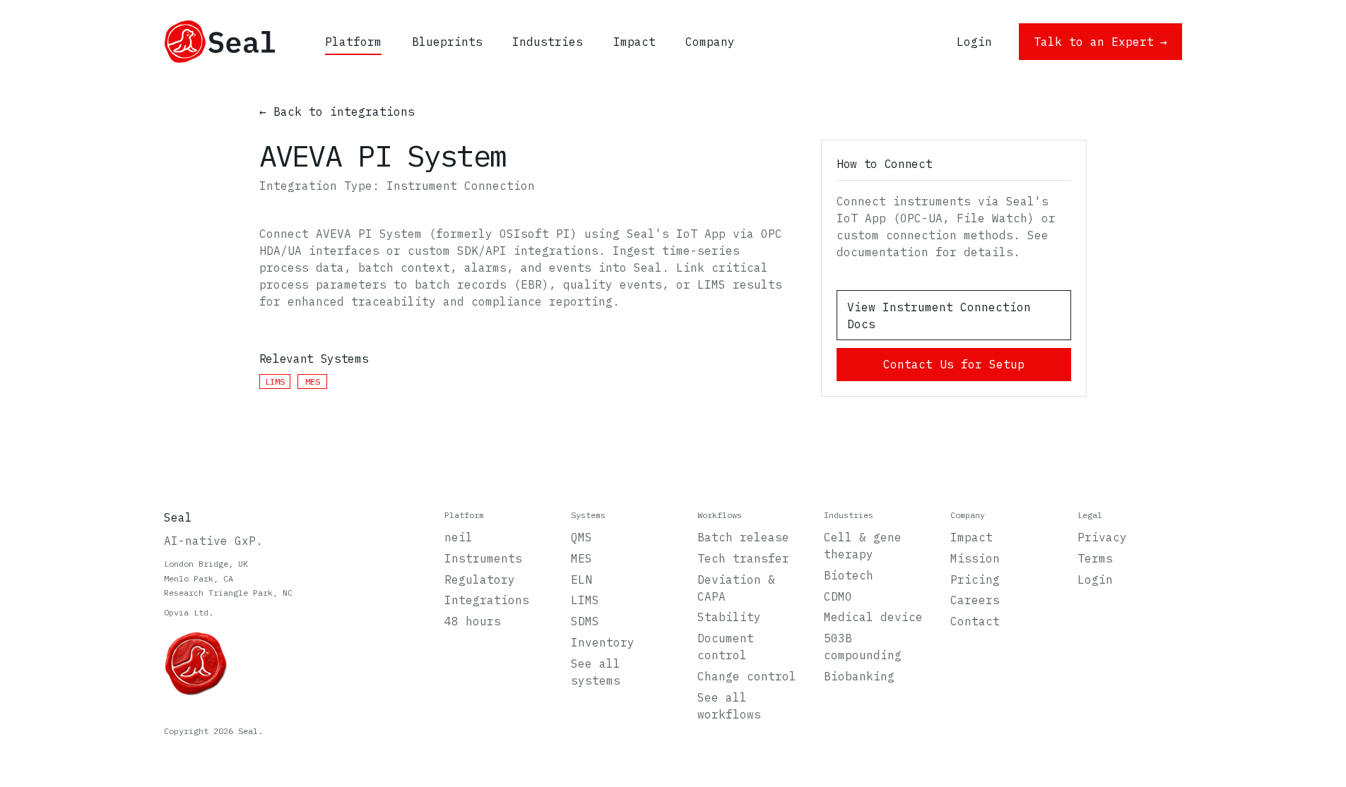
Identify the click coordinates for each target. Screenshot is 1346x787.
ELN (581, 579)
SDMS (585, 621)
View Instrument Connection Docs (939, 315)
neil (458, 537)
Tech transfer (743, 558)
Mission (975, 558)
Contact (975, 621)
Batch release (743, 537)
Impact (971, 537)
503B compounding (863, 646)
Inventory (602, 642)
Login (1095, 579)
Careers (975, 600)
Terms (1095, 558)
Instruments (483, 558)
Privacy (1102, 537)
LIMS (585, 600)
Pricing (975, 579)
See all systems (595, 671)
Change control (746, 676)
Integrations (486, 600)
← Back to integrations (337, 111)
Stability (729, 617)
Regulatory (479, 579)
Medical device (873, 617)
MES (581, 558)
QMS (581, 537)
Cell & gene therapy (863, 545)
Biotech (848, 575)
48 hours (472, 621)
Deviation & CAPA (736, 587)
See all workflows (729, 705)
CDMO (838, 596)
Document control (725, 646)
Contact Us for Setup (954, 364)
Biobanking (859, 676)
